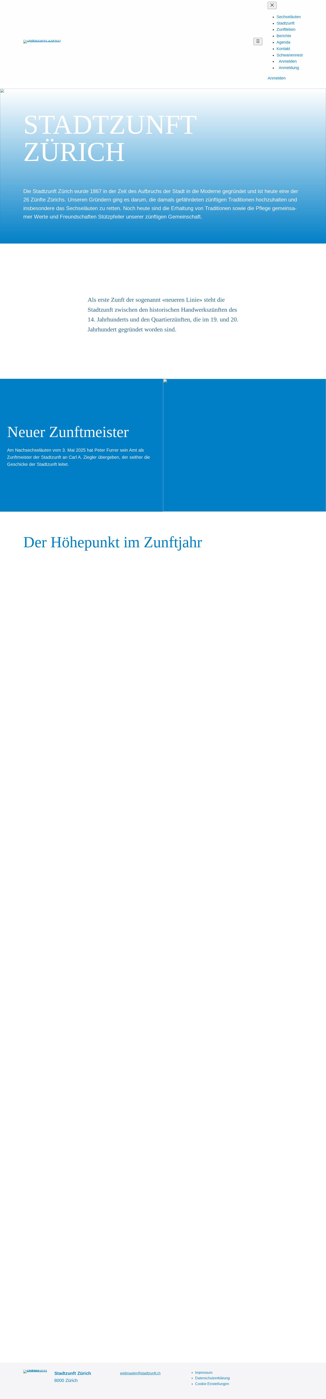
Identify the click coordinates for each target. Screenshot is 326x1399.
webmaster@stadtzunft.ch (140, 1373)
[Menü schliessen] (272, 5)
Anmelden (277, 78)
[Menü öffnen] (257, 41)
